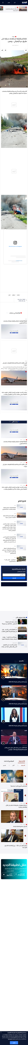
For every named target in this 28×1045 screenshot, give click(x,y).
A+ (2, 50)
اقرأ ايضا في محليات (14, 313)
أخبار (14, 2)
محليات (24, 439)
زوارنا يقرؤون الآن (21, 617)
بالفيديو (21, 661)
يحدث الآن (15, 421)
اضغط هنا (10, 1039)
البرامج (9, 2)
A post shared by (12, 260)
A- (5, 50)
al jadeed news (19, 260)
